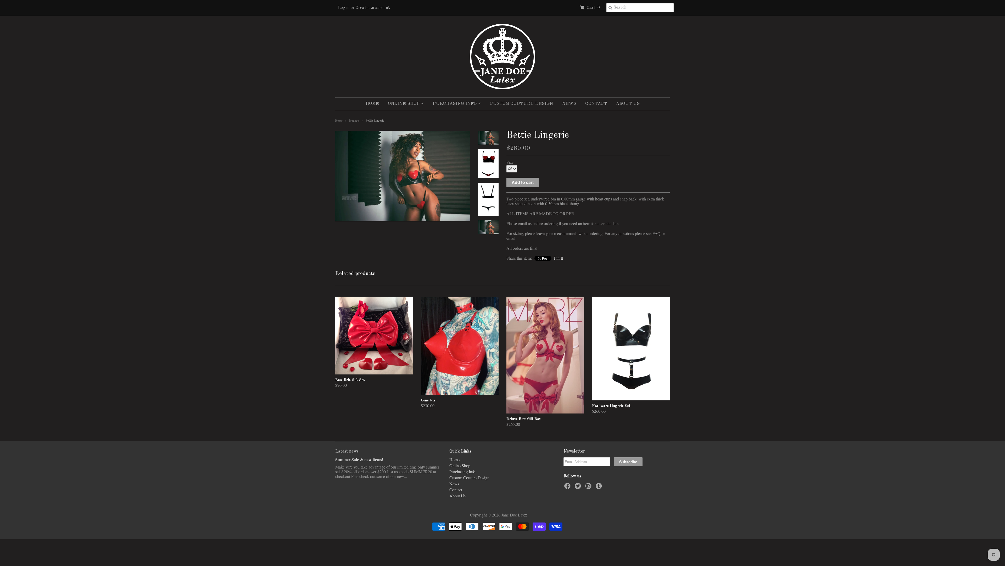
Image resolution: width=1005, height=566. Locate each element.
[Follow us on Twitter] (579, 487)
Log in (344, 8)
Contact (596, 103)
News (569, 103)
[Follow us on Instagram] (589, 487)
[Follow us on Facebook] (568, 487)
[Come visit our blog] (600, 487)
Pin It (558, 258)
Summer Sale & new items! (359, 459)
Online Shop (404, 103)
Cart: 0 (593, 8)
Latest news (347, 451)
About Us (628, 103)
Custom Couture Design (521, 103)
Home (372, 103)
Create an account (373, 8)
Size (509, 162)
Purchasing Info (455, 103)
